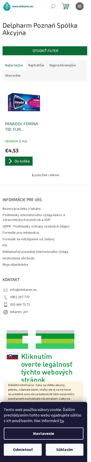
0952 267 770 (19, 297)
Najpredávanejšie (63, 65)
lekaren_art (19, 311)
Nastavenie (43, 433)
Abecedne (13, 75)
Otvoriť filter (45, 51)
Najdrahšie (36, 65)
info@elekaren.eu (23, 289)
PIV (5, 245)
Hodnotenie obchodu (18, 258)
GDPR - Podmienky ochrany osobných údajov (36, 226)
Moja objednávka (15, 264)
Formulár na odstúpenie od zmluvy (29, 239)
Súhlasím (64, 449)
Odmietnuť (23, 449)
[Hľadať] (53, 6)
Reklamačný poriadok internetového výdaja (35, 251)
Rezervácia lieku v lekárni (22, 208)
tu (62, 421)
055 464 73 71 (20, 304)
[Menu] (80, 6)
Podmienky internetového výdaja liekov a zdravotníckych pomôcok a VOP (34, 217)
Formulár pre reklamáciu (21, 232)
